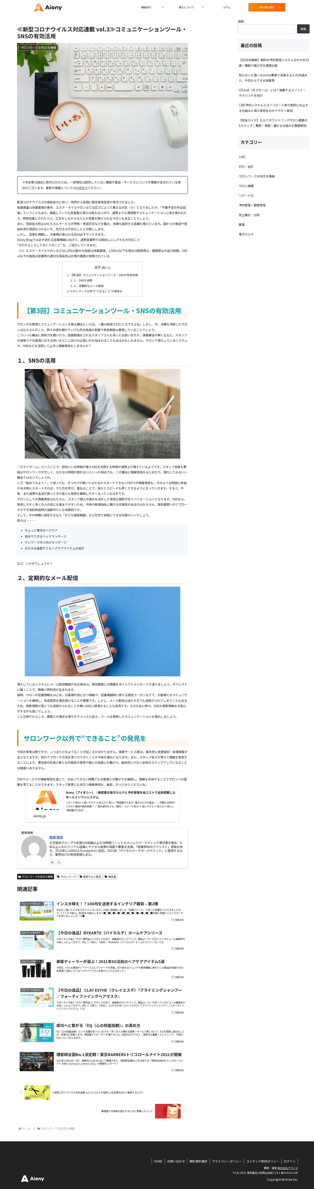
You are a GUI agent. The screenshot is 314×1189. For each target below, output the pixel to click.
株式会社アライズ (287, 1168)
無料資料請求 (198, 1161)
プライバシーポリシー (227, 1161)
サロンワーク (68, 876)
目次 (98, 267)
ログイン (290, 1161)
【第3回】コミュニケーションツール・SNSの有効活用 (104, 275)
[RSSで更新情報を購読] (59, 862)
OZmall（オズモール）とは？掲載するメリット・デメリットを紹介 (272, 92)
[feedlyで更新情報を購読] (52, 862)
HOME (158, 1161)
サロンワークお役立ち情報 (37, 876)
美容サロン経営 (92, 876)
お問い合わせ (176, 1161)
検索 (241, 21)
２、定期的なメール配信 (88, 286)
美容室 (112, 876)
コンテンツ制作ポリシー (262, 1161)
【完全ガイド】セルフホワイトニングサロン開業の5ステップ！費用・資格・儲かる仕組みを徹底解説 (273, 123)
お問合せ (82, 188)
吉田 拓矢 (56, 837)
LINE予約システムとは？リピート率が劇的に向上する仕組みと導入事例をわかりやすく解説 (273, 107)
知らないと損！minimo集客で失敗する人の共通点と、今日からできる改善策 (273, 78)
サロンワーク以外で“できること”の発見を (96, 291)
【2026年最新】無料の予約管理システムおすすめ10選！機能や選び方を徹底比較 (274, 62)
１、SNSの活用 (82, 280)
